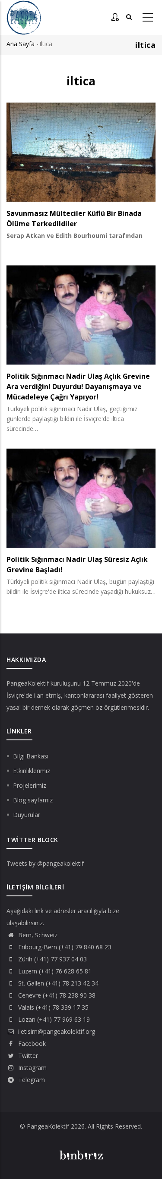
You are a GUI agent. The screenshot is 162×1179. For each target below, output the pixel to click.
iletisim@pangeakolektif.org (55, 1031)
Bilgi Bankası (30, 756)
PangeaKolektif (27, 683)
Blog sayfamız (33, 800)
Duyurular (26, 815)
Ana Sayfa (20, 44)
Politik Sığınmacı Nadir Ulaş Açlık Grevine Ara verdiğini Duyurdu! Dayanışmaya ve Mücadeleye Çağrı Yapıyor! (78, 386)
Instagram (31, 1068)
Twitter (27, 1055)
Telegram (30, 1080)
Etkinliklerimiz (31, 771)
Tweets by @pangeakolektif (45, 863)
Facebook (31, 1043)
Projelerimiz (29, 785)
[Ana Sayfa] (23, 17)
